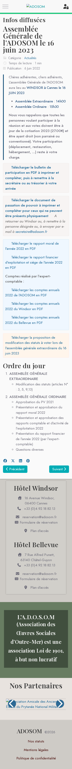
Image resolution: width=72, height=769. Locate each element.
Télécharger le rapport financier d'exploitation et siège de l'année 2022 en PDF (33, 262)
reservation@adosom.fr (39, 517)
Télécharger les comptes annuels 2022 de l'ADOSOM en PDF (32, 292)
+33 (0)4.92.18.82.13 (39, 508)
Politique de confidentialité (36, 758)
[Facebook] (5, 460)
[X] (13, 460)
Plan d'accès (39, 530)
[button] (12, 704)
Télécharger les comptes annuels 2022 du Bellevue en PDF (32, 320)
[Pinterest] (28, 460)
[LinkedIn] (20, 460)
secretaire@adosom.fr (31, 231)
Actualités (30, 58)
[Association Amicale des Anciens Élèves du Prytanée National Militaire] (36, 704)
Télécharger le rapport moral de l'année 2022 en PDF (32, 246)
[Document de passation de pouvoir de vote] (14, 231)
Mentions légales (36, 749)
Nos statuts (36, 741)
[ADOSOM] (35, 6)
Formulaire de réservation (38, 522)
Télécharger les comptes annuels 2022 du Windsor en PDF (32, 306)
